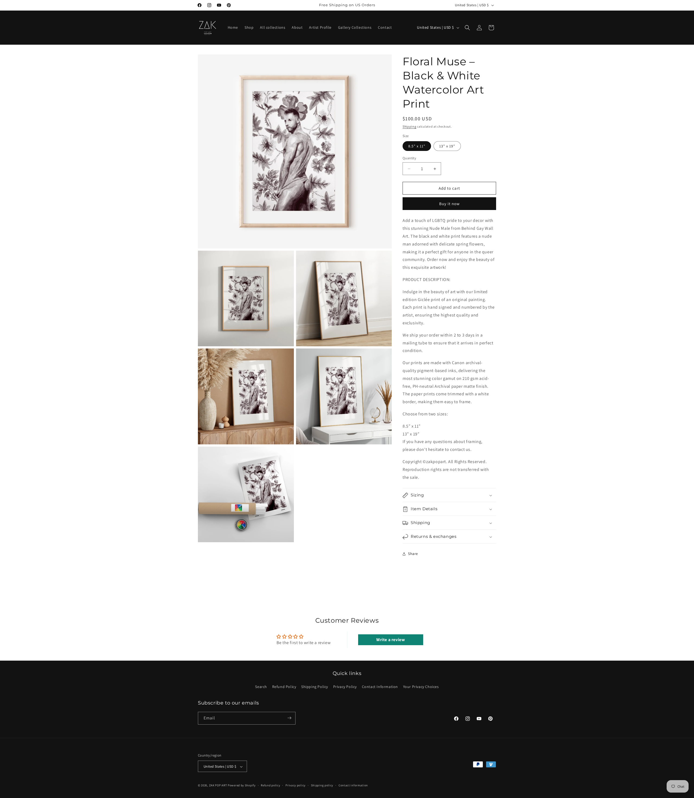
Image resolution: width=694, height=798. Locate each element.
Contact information (353, 785)
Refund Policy (284, 686)
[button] (467, 28)
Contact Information (380, 686)
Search (261, 686)
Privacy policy (295, 785)
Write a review (390, 639)
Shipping (409, 126)
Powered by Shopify (242, 785)
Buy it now (449, 203)
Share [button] (413, 553)
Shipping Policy (314, 686)
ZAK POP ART (218, 785)
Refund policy (270, 785)
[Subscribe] (289, 718)
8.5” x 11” (416, 146)
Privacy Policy (345, 686)
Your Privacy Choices (421, 686)
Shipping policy (322, 785)
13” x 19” (447, 146)
